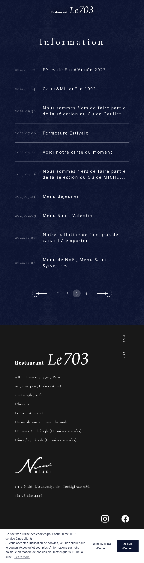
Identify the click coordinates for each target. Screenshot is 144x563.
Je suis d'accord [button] (128, 546)
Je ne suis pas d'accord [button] (102, 546)
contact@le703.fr (28, 395)
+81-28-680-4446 (28, 495)
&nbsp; (39, 293)
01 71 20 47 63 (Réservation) (38, 386)
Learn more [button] (22, 557)
